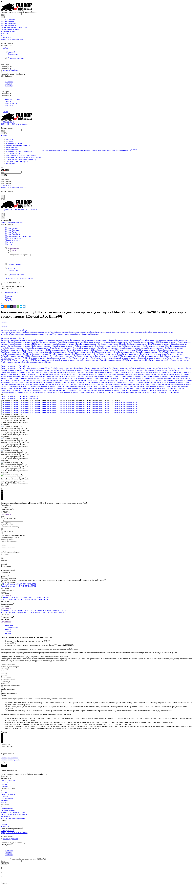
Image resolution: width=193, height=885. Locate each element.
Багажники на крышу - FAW (116, 360)
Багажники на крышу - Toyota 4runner (118, 378)
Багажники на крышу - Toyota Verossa (88, 390)
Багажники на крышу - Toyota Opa (57, 382)
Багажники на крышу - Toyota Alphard (104, 380)
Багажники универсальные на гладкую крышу (52, 340)
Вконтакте (9, 82)
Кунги (3, 802)
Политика (4, 824)
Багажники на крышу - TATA (24, 360)
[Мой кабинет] (2, 194)
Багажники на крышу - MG (111, 356)
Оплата (8, 629)
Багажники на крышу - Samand (87, 354)
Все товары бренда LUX (10, 760)
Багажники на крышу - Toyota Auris (126, 368)
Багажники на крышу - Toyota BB (80, 386)
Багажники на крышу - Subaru (129, 352)
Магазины (5, 826)
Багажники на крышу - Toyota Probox (166, 392)
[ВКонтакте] (2, 306)
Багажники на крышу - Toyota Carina (110, 376)
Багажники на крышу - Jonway (135, 348)
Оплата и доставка (8, 780)
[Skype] (21, 306)
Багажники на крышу (9, 794)
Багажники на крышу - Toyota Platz (161, 384)
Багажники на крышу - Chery (91, 348)
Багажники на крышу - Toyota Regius (76, 392)
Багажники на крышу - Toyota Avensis (100, 374)
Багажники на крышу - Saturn (107, 352)
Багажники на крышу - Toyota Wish (143, 390)
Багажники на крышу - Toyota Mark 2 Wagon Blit (113, 388)
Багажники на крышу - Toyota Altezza (53, 386)
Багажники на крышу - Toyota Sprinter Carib (22, 390)
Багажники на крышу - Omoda (93, 360)
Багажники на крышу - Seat (157, 348)
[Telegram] (24, 306)
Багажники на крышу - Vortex (43, 354)
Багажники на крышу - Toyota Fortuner (70, 368)
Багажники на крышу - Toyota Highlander (129, 374)
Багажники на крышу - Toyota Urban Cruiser (104, 384)
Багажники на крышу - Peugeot (16, 350)
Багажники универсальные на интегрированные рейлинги (92, 340)
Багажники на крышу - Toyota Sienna (47, 380)
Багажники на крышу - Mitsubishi (19, 348)
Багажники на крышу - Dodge (159, 346)
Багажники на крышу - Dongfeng (132, 358)
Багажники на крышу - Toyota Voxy (74, 384)
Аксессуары (14, 334)
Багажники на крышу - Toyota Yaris (14, 368)
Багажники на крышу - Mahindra (19, 356)
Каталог (4, 792)
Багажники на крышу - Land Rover (18, 354)
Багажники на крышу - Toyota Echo (25, 386)
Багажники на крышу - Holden (151, 350)
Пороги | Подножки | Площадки (87, 334)
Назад (14, 250)
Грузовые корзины (102, 332)
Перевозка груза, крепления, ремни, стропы (35, 334)
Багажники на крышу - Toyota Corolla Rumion (87, 382)
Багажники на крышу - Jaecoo (15, 362)
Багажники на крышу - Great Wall (112, 346)
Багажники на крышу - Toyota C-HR (30, 382)
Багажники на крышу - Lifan (113, 348)
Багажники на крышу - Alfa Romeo (124, 342)
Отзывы (8, 633)
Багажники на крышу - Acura (156, 358)
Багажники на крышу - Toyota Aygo (137, 376)
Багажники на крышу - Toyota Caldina (147, 378)
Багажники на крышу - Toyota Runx (106, 386)
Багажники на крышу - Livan (138, 360)
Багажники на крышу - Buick (40, 358)
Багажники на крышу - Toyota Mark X (146, 388)
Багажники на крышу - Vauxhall (62, 352)
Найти (4, 863)
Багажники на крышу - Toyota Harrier (30, 388)
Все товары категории (9, 758)
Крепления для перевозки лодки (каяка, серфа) (127, 332)
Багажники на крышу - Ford (90, 344)
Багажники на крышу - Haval (62, 358)
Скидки (4, 784)
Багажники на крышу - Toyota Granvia (20, 392)
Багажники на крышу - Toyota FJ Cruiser (163, 386)
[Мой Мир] (8, 306)
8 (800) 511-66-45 (7, 37)
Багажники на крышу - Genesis (47, 360)
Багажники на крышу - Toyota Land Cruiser (24, 372)
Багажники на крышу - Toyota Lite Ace (61, 378)
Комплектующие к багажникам (13, 332)
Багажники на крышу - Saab (38, 350)
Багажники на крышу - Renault (51, 342)
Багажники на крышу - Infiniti (153, 356)
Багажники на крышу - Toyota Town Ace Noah (56, 390)
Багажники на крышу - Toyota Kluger (19, 380)
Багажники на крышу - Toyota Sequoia (75, 380)
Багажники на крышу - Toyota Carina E (141, 370)
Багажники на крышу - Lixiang (39, 362)
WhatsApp (9, 86)
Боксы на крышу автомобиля (43, 332)
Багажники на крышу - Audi (74, 342)
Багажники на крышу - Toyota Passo (48, 392)
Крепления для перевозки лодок (13, 812)
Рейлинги (4, 796)
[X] (11, 306)
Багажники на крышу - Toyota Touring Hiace (106, 392)
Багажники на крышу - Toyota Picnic (34, 374)
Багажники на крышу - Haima (69, 344)
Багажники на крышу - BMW (141, 344)
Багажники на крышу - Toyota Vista (134, 384)
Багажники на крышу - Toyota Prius (109, 372)
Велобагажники (7, 808)
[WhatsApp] (18, 306)
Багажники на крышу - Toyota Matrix (54, 372)
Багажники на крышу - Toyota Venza (164, 376)
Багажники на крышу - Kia (24, 346)
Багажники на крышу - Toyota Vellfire (152, 382)
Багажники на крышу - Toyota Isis (82, 388)
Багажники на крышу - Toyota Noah (19, 384)
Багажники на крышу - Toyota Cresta (134, 386)
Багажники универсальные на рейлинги (130, 340)
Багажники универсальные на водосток (161, 340)
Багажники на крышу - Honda (136, 346)
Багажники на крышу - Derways (44, 356)
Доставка (8, 631)
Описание (9, 625)
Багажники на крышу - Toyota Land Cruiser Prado (67, 374)
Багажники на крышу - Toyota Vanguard (25, 376)
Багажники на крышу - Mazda (45, 346)
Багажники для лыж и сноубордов (82, 332)
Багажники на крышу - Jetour (160, 360)
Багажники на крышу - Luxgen (70, 360)
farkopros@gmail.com (10, 70)
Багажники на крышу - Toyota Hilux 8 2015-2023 (19, 398)
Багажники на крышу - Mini (129, 350)
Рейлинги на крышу (61, 332)
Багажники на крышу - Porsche (61, 350)
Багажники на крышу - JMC (24, 344)
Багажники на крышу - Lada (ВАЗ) (27, 342)
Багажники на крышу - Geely (88, 346)
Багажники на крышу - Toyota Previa (82, 372)
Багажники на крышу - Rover (133, 354)
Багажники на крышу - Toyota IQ (57, 388)
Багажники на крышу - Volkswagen (98, 342)
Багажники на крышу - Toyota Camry (99, 368)
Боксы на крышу (7, 798)
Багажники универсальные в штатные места (18, 340)
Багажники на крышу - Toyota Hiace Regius (22, 370)
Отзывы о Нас (6, 786)
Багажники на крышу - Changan (107, 358)
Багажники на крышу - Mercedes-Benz (115, 344)
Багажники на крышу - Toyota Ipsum (154, 368)
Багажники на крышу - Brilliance (85, 350)
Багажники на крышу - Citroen (164, 344)
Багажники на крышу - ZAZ (85, 352)
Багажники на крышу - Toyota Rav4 (136, 372)
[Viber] (14, 306)
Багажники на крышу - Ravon (84, 358)
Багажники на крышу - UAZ (65, 354)
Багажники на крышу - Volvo (16, 352)
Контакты (4, 782)
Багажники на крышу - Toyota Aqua (132, 380)
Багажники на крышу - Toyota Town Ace (165, 372)
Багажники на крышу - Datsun (110, 354)
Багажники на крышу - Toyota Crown (90, 378)
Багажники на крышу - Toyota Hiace (52, 370)
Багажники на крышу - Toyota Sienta (47, 384)
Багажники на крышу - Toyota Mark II (137, 392)
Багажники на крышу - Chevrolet (67, 348)
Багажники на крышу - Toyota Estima (80, 370)
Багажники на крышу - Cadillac (17, 358)
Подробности (6, 514)
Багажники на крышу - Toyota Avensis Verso (110, 370)
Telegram (8, 84)
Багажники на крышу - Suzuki (38, 352)
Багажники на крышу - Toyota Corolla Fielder (121, 382)
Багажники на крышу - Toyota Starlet (82, 376)
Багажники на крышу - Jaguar (156, 354)
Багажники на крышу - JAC (108, 350)
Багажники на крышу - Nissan (43, 348)
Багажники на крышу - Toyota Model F (31, 378)
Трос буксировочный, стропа (63, 334)
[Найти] (3, 16)
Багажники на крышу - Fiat (67, 346)
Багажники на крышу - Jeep (131, 356)
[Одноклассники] (5, 306)
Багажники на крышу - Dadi (66, 356)
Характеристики (11, 627)
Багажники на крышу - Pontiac (89, 356)
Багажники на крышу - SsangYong (154, 352)
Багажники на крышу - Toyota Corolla (42, 368)
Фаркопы (28, 332)
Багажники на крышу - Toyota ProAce (160, 380)
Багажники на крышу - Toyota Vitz (158, 374)
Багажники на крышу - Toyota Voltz (116, 390)
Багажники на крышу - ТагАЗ (171, 342)
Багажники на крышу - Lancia (46, 344)
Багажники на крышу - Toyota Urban (54, 376)
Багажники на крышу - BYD (149, 342)
